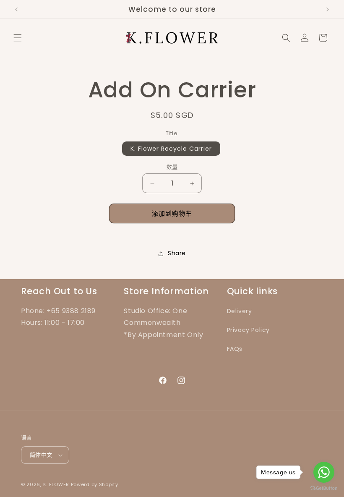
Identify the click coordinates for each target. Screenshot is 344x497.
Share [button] (177, 253)
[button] (17, 38)
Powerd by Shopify (94, 484)
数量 (172, 167)
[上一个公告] (16, 9)
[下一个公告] (327, 9)
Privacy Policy (248, 330)
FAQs (234, 349)
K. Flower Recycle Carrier (171, 148)
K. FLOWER (56, 484)
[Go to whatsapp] (323, 472)
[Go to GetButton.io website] (323, 488)
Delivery (239, 311)
